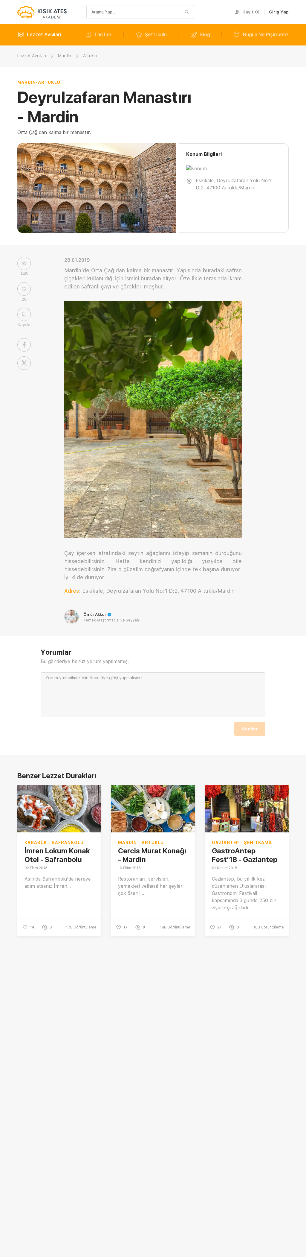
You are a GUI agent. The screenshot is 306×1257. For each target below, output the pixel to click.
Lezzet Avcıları (44, 34)
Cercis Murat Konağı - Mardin (152, 855)
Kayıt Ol (250, 12)
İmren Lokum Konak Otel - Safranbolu (57, 855)
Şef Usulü (156, 34)
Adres (71, 591)
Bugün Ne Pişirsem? (266, 34)
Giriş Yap (279, 12)
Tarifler (103, 34)
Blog (205, 34)
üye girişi (109, 677)
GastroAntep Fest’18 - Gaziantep (244, 855)
